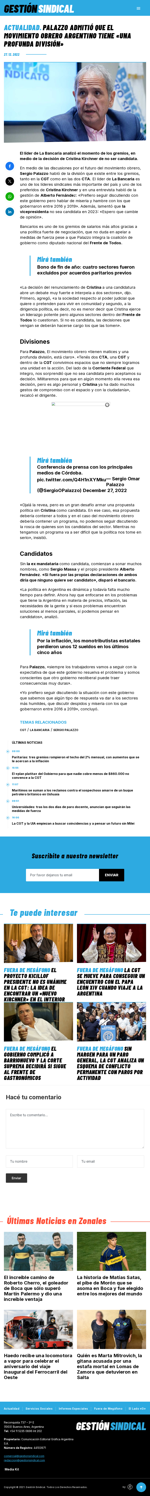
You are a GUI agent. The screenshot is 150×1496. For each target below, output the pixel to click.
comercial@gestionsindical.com (24, 1456)
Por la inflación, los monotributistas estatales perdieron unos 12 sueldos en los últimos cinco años (88, 646)
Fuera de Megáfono (27, 969)
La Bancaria (40, 730)
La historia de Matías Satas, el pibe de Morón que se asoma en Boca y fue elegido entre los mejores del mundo (110, 1286)
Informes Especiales (73, 1408)
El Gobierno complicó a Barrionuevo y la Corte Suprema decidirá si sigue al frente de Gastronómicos (35, 1063)
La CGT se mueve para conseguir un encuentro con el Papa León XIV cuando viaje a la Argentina (111, 981)
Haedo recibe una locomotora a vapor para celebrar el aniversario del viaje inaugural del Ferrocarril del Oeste (38, 1366)
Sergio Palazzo (65, 730)
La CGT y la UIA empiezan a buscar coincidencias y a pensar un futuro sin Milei (73, 823)
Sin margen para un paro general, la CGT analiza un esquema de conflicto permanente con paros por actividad (110, 1063)
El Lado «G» (137, 1408)
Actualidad (22, 27)
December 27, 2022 (105, 490)
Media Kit (12, 1469)
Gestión (39, 8)
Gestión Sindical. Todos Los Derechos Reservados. (57, 1487)
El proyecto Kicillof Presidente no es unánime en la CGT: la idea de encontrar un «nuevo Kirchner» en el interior (35, 984)
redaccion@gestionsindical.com (24, 1460)
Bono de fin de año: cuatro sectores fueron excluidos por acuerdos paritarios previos (86, 270)
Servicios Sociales (39, 1408)
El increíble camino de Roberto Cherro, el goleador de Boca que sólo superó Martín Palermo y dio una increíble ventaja (36, 1288)
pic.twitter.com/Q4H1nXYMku (71, 479)
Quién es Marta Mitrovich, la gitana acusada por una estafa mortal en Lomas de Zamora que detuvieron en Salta (109, 1366)
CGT (23, 730)
